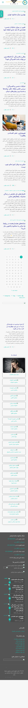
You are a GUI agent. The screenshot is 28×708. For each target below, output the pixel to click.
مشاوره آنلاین (14, 398)
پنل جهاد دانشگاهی (19, 652)
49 (21, 279)
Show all (21, 298)
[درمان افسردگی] (14, 504)
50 (18, 279)
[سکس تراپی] (14, 419)
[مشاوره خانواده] (14, 380)
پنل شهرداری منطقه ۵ (19, 639)
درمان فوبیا (14, 483)
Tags (14, 296)
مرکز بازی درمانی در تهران (14, 522)
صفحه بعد (14, 290)
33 (15, 271)
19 (21, 265)
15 (15, 262)
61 (21, 284)
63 (15, 284)
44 (18, 276)
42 (6, 273)
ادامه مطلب (6, 19)
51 (15, 279)
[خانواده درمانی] (14, 403)
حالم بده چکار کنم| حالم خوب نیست (15, 165)
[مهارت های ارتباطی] (14, 465)
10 (12, 260)
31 (21, 271)
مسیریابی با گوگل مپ (19, 542)
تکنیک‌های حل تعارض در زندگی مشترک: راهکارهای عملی (14, 195)
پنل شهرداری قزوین (19, 643)
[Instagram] (13, 4)
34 (12, 271)
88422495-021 (11, 539)
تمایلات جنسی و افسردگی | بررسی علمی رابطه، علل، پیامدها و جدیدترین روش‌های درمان (14, 89)
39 (15, 273)
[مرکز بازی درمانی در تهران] (14, 520)
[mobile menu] (3, 2)
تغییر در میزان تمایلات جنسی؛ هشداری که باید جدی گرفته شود (14, 28)
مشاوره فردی (14, 460)
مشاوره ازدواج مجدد (14, 514)
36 (6, 271)
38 (18, 273)
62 (18, 284)
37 (21, 273)
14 (18, 262)
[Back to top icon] (6, 667)
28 (12, 268)
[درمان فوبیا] (14, 481)
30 (6, 268)
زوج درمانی (14, 436)
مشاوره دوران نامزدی (14, 444)
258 (13, 185)
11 (9, 260)
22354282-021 (9, 551)
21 (15, 265)
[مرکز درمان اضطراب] (14, 372)
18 (6, 262)
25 (21, 268)
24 (12, 48)
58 (12, 282)
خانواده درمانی (14, 406)
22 (12, 78)
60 (6, 282)
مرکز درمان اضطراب (14, 375)
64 (12, 284)
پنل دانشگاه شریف (20, 648)
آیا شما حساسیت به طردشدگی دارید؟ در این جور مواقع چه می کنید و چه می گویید (15, 326)
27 (15, 268)
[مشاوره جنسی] (14, 388)
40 (12, 273)
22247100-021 (11, 545)
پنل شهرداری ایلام (20, 641)
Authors (20, 296)
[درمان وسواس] (14, 496)
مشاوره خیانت (14, 429)
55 (21, 282)
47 (9, 276)
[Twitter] (15, 4)
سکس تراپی (14, 421)
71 (8, 287)
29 (9, 268)
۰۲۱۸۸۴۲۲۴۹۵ (9, 2)
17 (9, 262)
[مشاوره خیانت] (14, 427)
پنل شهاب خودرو (20, 645)
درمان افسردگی (14, 506)
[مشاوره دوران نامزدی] (14, 442)
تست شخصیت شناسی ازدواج (14, 452)
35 (9, 271)
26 (18, 268)
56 (18, 282)
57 (15, 282)
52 (12, 279)
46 (12, 276)
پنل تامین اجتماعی (20, 650)
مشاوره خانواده (14, 382)
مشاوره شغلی (14, 475)
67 (19, 287)
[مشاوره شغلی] (14, 473)
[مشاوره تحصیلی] (14, 489)
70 (11, 287)
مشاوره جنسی (14, 390)
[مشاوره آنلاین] (14, 396)
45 (15, 276)
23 (9, 265)
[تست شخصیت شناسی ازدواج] (14, 450)
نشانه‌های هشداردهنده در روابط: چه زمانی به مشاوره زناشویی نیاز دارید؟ (14, 226)
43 (21, 276)
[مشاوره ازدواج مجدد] (14, 512)
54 (6, 279)
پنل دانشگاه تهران (20, 647)
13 (21, 262)
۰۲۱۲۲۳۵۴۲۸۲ (19, 2)
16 (12, 262)
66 (6, 284)
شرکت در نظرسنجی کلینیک (18, 631)
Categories (7, 296)
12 (6, 260)
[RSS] (11, 4)
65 (9, 284)
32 (18, 271)
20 (18, 265)
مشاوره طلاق (14, 413)
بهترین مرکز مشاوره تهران (16, 14)
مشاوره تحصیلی (14, 491)
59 (9, 282)
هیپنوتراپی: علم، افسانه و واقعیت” (16, 134)
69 (14, 287)
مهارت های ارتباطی (14, 467)
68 (17, 287)
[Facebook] (17, 4)
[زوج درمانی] (14, 434)
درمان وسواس (14, 498)
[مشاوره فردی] (14, 458)
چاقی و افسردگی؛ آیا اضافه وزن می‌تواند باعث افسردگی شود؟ (14, 58)
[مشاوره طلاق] (14, 411)
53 (9, 279)
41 (9, 273)
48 (6, 276)
